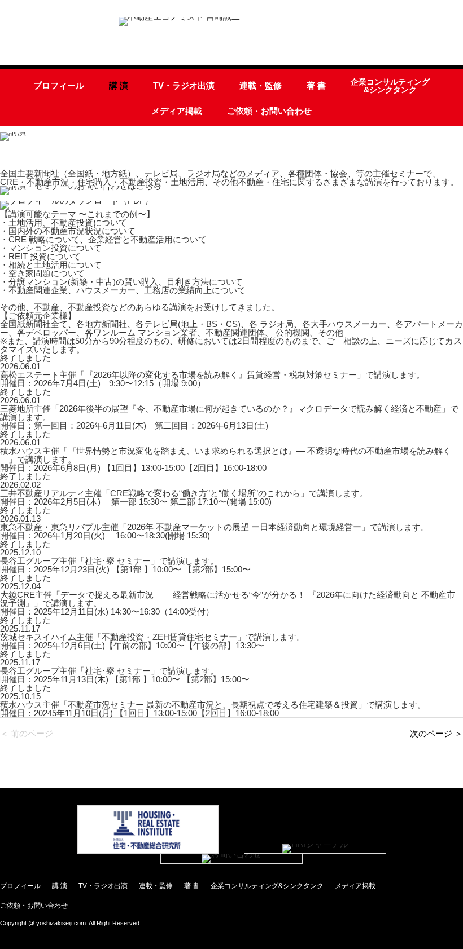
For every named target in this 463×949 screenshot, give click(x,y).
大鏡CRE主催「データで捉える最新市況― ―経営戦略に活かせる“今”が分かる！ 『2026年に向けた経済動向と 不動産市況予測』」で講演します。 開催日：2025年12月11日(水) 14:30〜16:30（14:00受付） (227, 603)
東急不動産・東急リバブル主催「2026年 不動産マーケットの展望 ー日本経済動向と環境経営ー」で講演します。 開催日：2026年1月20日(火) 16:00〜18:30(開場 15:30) (214, 531)
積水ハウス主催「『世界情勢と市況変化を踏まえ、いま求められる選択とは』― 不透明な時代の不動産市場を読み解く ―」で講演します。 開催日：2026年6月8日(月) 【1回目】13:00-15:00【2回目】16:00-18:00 (225, 459)
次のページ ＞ (436, 733)
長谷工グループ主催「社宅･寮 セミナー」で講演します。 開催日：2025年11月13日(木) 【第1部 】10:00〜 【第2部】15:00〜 (125, 674)
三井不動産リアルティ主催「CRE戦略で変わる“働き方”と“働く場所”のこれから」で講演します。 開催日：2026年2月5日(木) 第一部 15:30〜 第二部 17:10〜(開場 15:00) (184, 497)
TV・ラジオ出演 (184, 85)
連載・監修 (260, 85)
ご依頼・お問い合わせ (269, 111)
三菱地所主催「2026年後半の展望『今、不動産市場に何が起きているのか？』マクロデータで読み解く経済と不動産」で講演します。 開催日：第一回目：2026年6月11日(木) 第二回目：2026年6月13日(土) (229, 417)
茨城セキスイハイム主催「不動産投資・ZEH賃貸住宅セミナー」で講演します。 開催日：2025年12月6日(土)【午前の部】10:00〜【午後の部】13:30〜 (152, 641)
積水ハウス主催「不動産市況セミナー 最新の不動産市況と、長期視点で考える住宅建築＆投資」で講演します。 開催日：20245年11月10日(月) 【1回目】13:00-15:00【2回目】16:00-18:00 (213, 708)
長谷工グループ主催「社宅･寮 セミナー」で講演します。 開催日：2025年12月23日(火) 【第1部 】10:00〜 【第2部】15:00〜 (125, 565)
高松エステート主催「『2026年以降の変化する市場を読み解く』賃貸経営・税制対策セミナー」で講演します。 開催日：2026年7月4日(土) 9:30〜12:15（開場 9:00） (212, 378)
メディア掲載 (176, 111)
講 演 (118, 85)
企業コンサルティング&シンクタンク (390, 86)
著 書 (316, 85)
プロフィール (58, 85)
